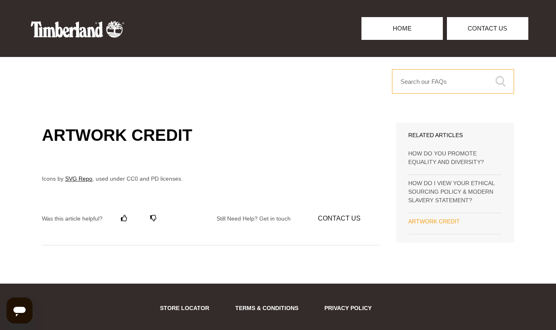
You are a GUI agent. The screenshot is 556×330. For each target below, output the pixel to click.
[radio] (124, 218)
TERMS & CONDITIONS (266, 308)
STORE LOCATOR (184, 308)
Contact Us (487, 28)
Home (402, 28)
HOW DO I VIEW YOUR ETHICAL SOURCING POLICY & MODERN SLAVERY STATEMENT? (451, 191)
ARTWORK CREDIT (434, 221)
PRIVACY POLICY (348, 308)
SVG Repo (78, 178)
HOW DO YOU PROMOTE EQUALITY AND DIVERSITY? (446, 157)
